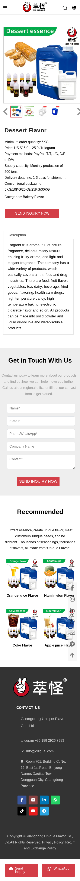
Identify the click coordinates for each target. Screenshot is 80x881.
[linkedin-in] (44, 800)
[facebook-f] (21, 800)
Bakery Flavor (33, 197)
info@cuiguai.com (40, 751)
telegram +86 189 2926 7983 (42, 740)
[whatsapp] (55, 800)
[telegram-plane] (44, 811)
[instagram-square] (33, 800)
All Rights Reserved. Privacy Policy (37, 842)
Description (17, 235)
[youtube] (33, 811)
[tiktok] (21, 811)
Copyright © (16, 836)
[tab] (16, 235)
